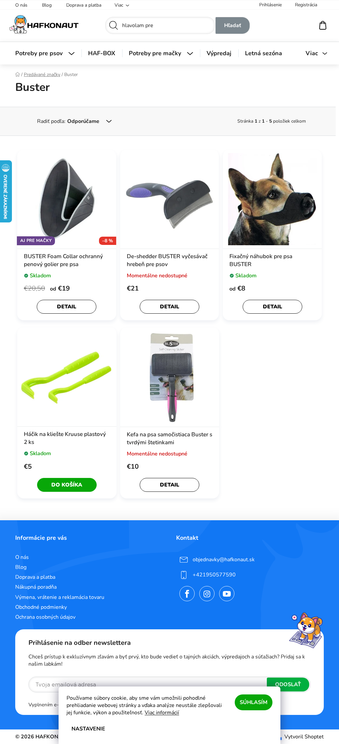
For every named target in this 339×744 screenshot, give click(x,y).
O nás (19, 5)
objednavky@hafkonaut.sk (221, 559)
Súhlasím (251, 702)
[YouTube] (224, 593)
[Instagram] (204, 593)
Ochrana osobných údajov (43, 617)
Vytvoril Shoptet (301, 736)
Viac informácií (159, 712)
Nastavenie (86, 728)
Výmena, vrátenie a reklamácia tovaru (57, 597)
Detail (64, 306)
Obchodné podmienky (39, 607)
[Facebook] (184, 593)
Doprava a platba (81, 5)
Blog (44, 5)
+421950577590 (211, 574)
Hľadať (229, 25)
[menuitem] (42, 53)
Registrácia (304, 5)
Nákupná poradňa (33, 587)
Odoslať (286, 684)
